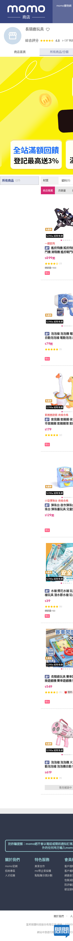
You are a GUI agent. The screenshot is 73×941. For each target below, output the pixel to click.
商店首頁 (20, 52)
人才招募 (10, 875)
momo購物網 (63, 5)
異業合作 (40, 866)
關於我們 (59, 916)
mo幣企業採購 (43, 870)
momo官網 (11, 866)
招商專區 (10, 870)
